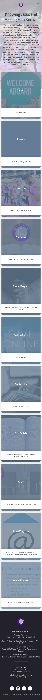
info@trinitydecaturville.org (21, 675)
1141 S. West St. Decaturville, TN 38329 (21, 670)
